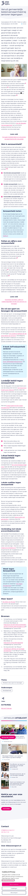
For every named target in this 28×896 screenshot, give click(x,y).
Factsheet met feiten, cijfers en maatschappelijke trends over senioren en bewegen (14, 301)
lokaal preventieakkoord (8, 548)
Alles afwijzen (14, 892)
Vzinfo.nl (5, 236)
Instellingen (14, 888)
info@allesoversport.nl (7, 830)
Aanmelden (6, 808)
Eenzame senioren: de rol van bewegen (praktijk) (17, 774)
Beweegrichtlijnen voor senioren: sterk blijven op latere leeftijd (12, 756)
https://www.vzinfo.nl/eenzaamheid (13, 642)
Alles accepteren (14, 884)
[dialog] (14, 882)
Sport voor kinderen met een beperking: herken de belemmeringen (17, 783)
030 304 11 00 (5, 832)
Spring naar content (8, 737)
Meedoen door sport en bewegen (12, 682)
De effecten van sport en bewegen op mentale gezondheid (17, 765)
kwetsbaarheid (7, 690)
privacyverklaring (7, 880)
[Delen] (3, 698)
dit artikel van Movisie (9, 602)
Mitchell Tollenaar (6, 708)
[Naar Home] (5, 3)
